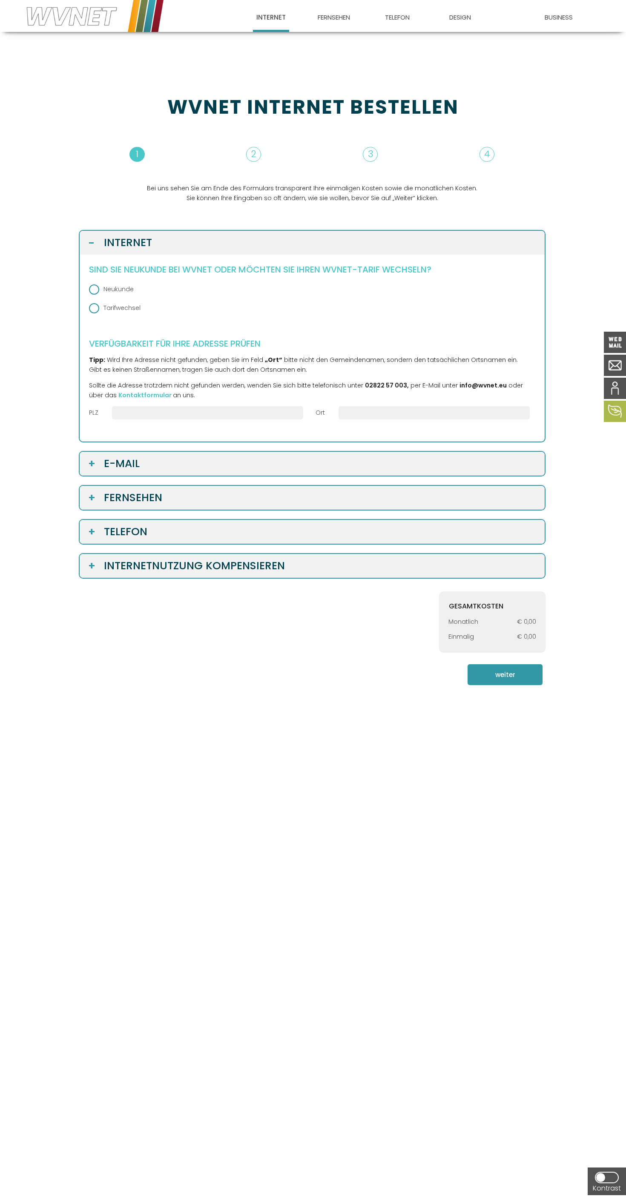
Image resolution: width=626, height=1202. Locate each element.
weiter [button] (505, 674)
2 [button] (253, 154)
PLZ (93, 412)
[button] (312, 154)
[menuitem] (271, 16)
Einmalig (461, 636)
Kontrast (607, 1188)
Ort (320, 412)
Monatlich (463, 621)
